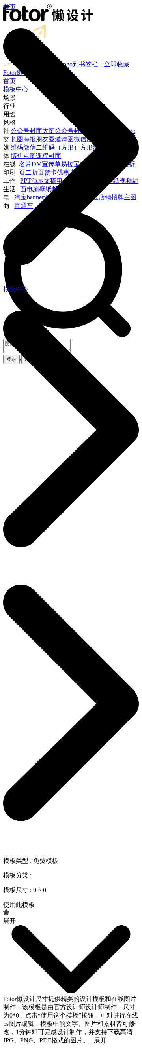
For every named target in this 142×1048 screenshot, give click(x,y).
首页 (9, 7)
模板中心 (15, 289)
